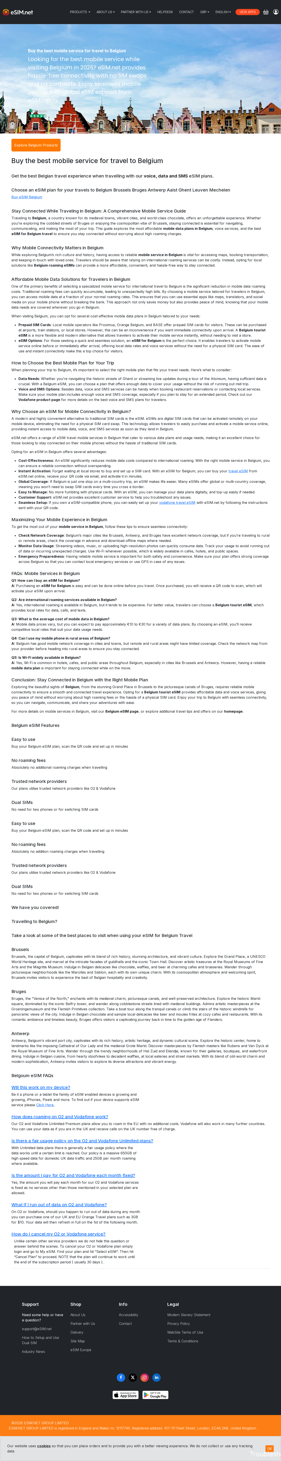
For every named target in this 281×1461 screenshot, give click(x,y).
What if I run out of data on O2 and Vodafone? (59, 1204)
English (222, 12)
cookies (44, 1446)
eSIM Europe (80, 1350)
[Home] (18, 12)
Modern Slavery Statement (188, 1315)
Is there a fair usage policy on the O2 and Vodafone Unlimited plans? (82, 1140)
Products (79, 12)
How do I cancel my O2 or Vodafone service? (58, 1234)
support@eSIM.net (37, 1329)
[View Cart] (265, 12)
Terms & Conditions (182, 1341)
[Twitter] (133, 1377)
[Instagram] (144, 1377)
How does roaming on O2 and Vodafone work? (59, 1116)
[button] (140, 1087)
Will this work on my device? (40, 1087)
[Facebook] (121, 1377)
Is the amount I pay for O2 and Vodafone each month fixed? (73, 1175)
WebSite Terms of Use (185, 1332)
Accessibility (128, 1315)
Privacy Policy (178, 1323)
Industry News (33, 1351)
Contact (186, 12)
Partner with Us (134, 12)
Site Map (77, 1341)
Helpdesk (165, 12)
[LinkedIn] (156, 1377)
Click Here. (45, 1105)
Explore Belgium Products (36, 145)
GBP (203, 12)
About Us (104, 12)
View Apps (248, 12)
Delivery (76, 1332)
